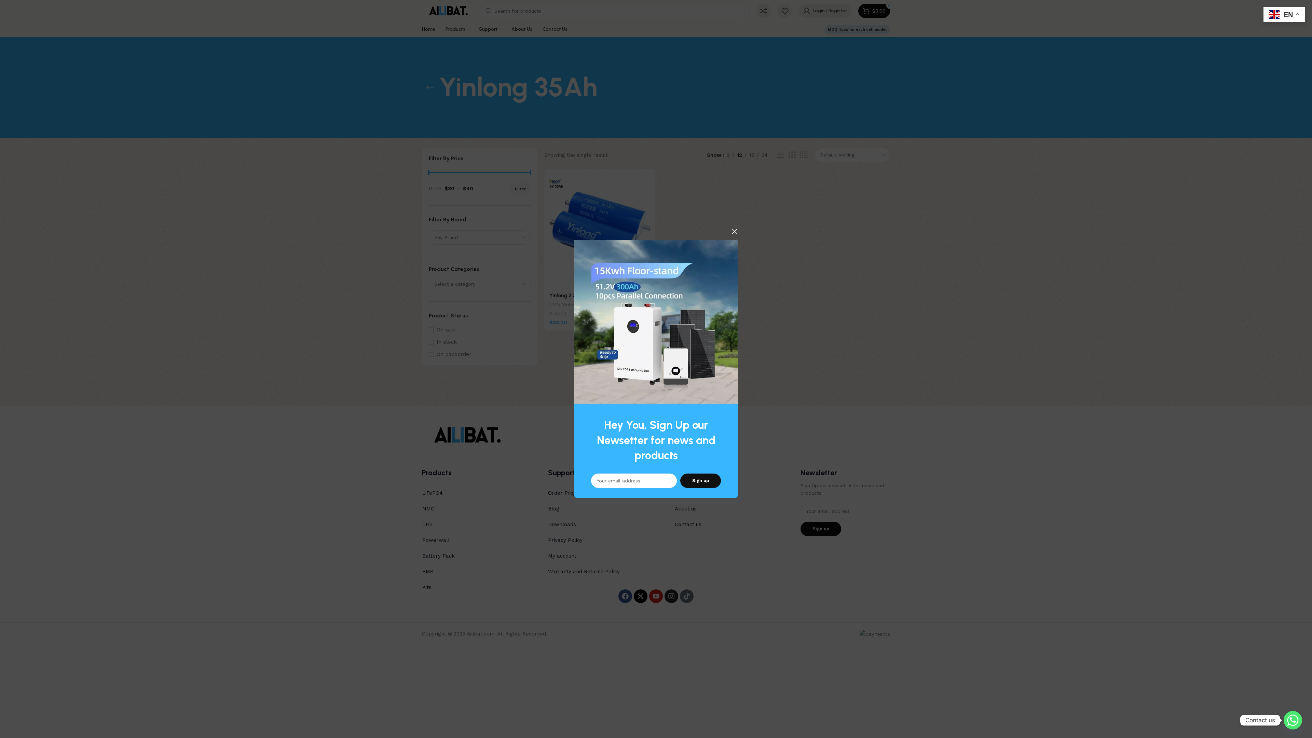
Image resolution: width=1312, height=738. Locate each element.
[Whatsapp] (1293, 720)
